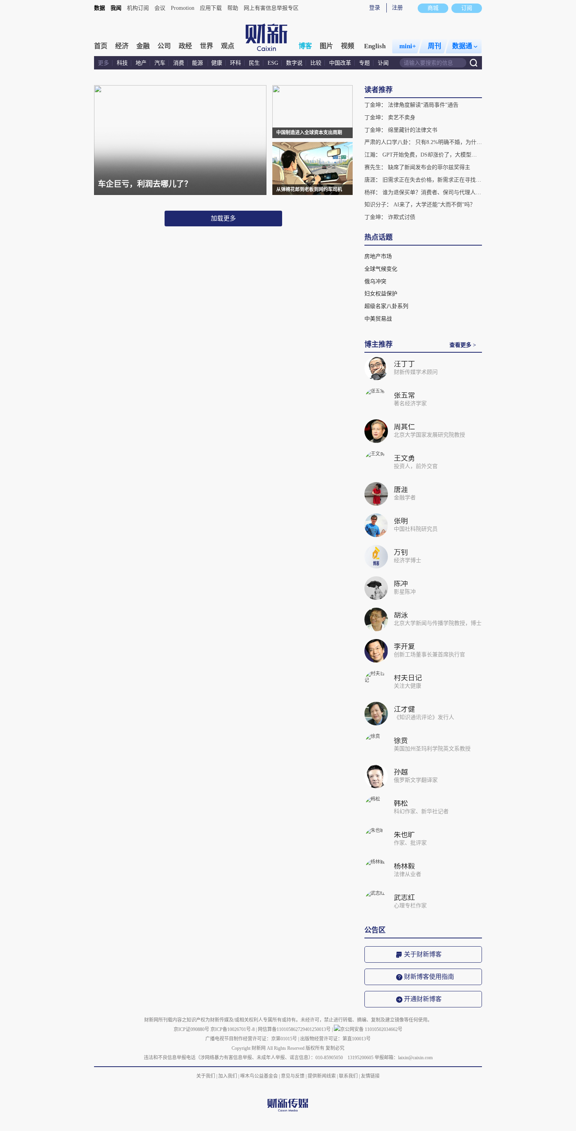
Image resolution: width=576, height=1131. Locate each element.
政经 (185, 46)
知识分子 (375, 205)
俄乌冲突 (375, 281)
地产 (141, 63)
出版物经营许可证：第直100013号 (335, 1039)
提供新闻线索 (322, 1076)
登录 (374, 8)
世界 (206, 46)
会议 (159, 8)
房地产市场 (378, 256)
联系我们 (348, 1076)
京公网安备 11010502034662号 (371, 1029)
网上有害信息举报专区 (271, 8)
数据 (99, 8)
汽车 (159, 63)
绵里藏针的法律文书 (412, 130)
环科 (235, 63)
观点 (227, 46)
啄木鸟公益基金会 (259, 1076)
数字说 (294, 63)
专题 (364, 63)
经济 (122, 46)
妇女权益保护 (380, 294)
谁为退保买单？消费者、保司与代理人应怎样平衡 (442, 192)
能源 (198, 63)
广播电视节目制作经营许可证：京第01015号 (251, 1039)
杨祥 (369, 192)
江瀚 (369, 155)
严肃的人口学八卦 (386, 142)
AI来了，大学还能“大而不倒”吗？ (434, 205)
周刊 (434, 46)
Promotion (182, 8)
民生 (254, 63)
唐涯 (369, 180)
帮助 (232, 8)
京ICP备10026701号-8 (233, 1029)
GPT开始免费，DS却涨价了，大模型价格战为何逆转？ (448, 155)
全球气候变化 (380, 269)
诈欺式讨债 (401, 217)
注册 (397, 8)
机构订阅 (138, 8)
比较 (315, 63)
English (375, 46)
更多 (103, 63)
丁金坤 (372, 105)
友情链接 (370, 1076)
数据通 (462, 46)
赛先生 (372, 167)
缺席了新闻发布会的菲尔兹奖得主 (429, 167)
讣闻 (383, 63)
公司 (164, 46)
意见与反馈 (292, 1076)
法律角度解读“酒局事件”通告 (423, 105)
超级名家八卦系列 (386, 306)
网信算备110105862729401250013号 (295, 1029)
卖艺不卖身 (401, 117)
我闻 (115, 8)
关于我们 (205, 1076)
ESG (273, 63)
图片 (326, 46)
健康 (216, 63)
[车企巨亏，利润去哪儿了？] (180, 193)
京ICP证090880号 (191, 1029)
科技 (122, 63)
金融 (143, 46)
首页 (100, 46)
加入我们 (227, 1076)
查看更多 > (462, 345)
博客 (305, 46)
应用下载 (211, 8)
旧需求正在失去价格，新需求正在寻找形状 (434, 180)
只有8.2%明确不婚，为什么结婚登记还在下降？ (473, 142)
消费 (178, 63)
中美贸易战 (378, 319)
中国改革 (340, 63)
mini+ (407, 46)
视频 (347, 46)
